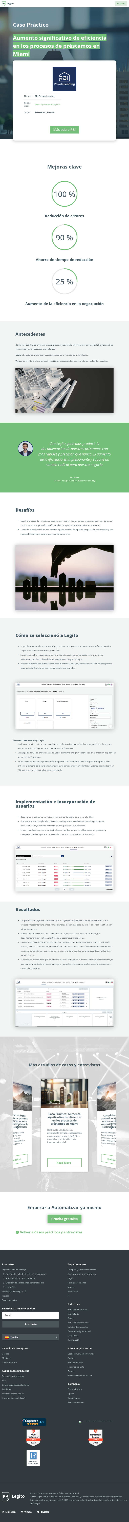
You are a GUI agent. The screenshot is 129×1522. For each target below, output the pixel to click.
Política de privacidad (69, 1493)
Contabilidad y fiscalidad (79, 1331)
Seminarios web (75, 1362)
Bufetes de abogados (78, 1327)
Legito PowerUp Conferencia (81, 1353)
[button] (17, 1127)
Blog (4, 1380)
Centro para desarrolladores (15, 1384)
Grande (5, 1353)
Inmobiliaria (73, 1313)
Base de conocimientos (13, 1376)
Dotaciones (73, 1335)
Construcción (74, 1340)
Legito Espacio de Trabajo (14, 1269)
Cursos (71, 1358)
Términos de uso (75, 1402)
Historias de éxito (76, 1366)
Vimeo (28, 1511)
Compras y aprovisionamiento (82, 1269)
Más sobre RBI (64, 129)
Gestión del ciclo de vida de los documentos (26, 1274)
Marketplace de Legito (12, 1291)
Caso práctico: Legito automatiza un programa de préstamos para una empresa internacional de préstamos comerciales (15, 1121)
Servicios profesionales (79, 1322)
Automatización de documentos (20, 1278)
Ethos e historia (75, 1389)
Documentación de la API (13, 1398)
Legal (70, 1278)
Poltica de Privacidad (112, 1496)
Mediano (6, 1358)
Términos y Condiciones (82, 1496)
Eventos (71, 1371)
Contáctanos (74, 1398)
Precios (5, 1295)
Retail (70, 1318)
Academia (6, 1389)
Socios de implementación (80, 1375)
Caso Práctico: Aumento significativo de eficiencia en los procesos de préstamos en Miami (64, 1119)
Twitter (45, 1511)
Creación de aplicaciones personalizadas (25, 1282)
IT (69, 1295)
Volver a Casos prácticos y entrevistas (51, 1232)
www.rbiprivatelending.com (47, 104)
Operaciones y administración (82, 1274)
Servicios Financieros (78, 1309)
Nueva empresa (9, 1362)
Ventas (71, 1287)
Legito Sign (11, 1287)
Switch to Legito (9, 1300)
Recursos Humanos (77, 1282)
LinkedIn (10, 1511)
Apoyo (71, 1393)
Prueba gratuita (64, 1218)
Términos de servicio (117, 1500)
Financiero (73, 1291)
